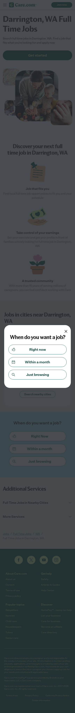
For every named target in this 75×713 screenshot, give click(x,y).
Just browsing (37, 375)
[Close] (66, 331)
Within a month (37, 362)
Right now (37, 349)
